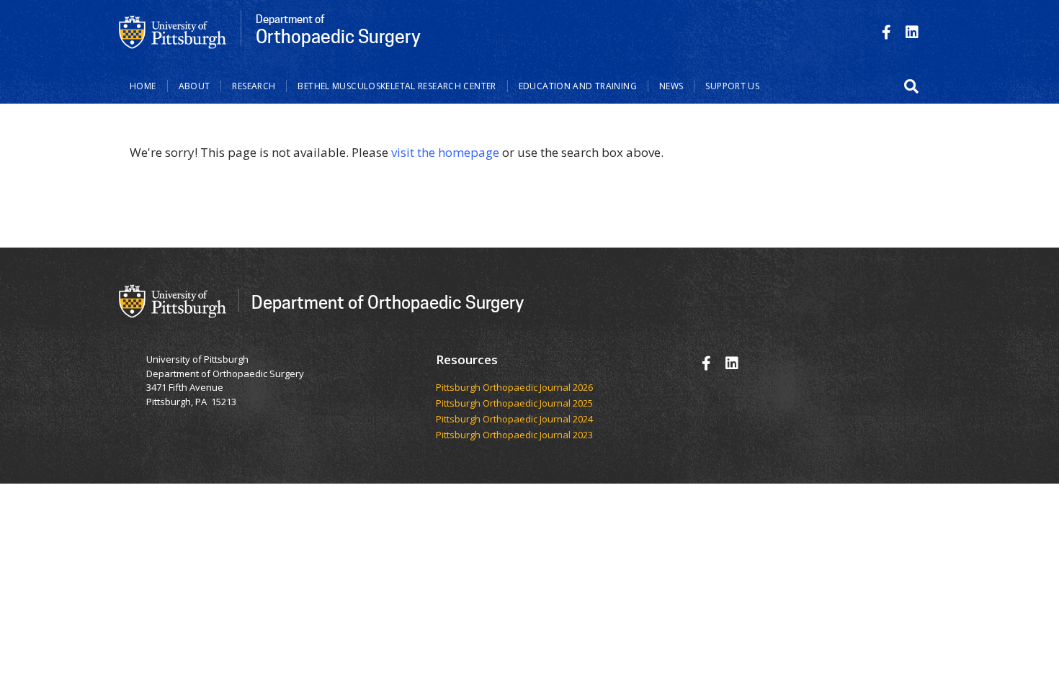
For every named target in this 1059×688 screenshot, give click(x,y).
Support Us (732, 86)
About (194, 86)
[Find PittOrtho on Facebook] (886, 32)
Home (143, 86)
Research (253, 86)
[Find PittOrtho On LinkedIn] (912, 32)
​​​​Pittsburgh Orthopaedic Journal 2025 (514, 403)
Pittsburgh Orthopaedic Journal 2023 (514, 435)
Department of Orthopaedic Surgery (387, 302)
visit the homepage (445, 152)
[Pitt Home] (173, 31)
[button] (911, 86)
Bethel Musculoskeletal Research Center (397, 86)
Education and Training (578, 86)
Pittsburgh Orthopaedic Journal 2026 (514, 388)
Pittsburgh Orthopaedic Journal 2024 (514, 419)
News (671, 86)
